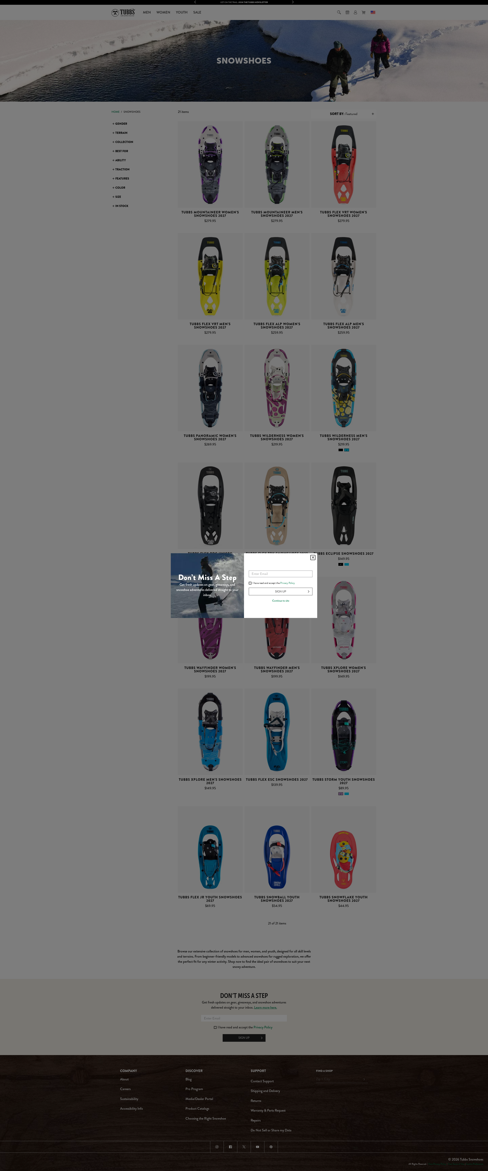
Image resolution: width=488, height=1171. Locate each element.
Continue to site (280, 601)
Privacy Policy (287, 583)
